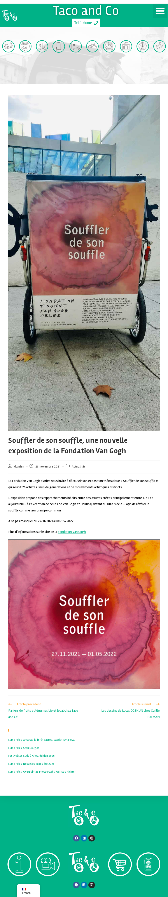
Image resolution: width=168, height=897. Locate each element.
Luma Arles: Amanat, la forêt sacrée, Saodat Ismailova (41, 740)
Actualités (79, 466)
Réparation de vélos (109, 65)
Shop (120, 884)
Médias (48, 884)
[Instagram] (91, 838)
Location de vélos (92, 65)
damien (19, 466)
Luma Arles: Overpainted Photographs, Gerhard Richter (42, 772)
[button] (160, 11)
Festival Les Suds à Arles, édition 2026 (31, 756)
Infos (19, 884)
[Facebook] (76, 838)
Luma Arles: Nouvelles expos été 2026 (31, 764)
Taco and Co (86, 10)
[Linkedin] (84, 838)
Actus (148, 884)
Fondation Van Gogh (72, 532)
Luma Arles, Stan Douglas (23, 748)
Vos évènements (159, 65)
